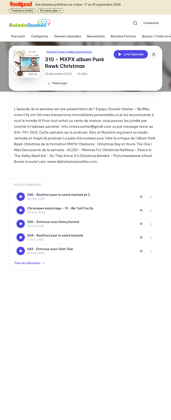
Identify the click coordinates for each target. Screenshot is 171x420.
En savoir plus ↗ (50, 10)
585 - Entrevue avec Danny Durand (53, 222)
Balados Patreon (123, 36)
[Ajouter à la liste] (141, 196)
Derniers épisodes (67, 36)
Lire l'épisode (134, 54)
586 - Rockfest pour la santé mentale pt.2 (58, 195)
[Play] (20, 196)
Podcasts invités (22, 10)
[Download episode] (151, 196)
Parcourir (18, 36)
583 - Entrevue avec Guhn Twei (50, 249)
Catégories (39, 36)
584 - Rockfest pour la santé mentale (55, 235)
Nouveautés (96, 36)
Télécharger (59, 83)
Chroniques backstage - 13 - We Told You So (60, 208)
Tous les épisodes (27, 263)
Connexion (151, 23)
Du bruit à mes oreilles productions (69, 52)
